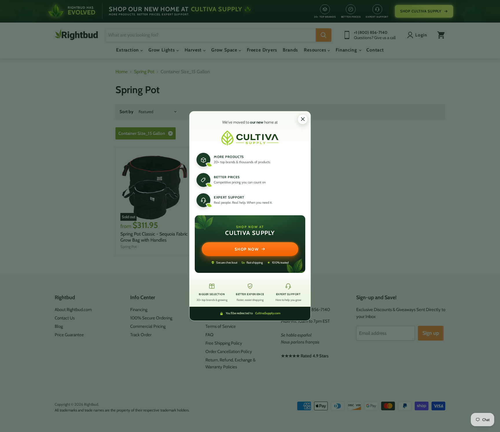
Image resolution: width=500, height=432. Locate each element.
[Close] (302, 119)
